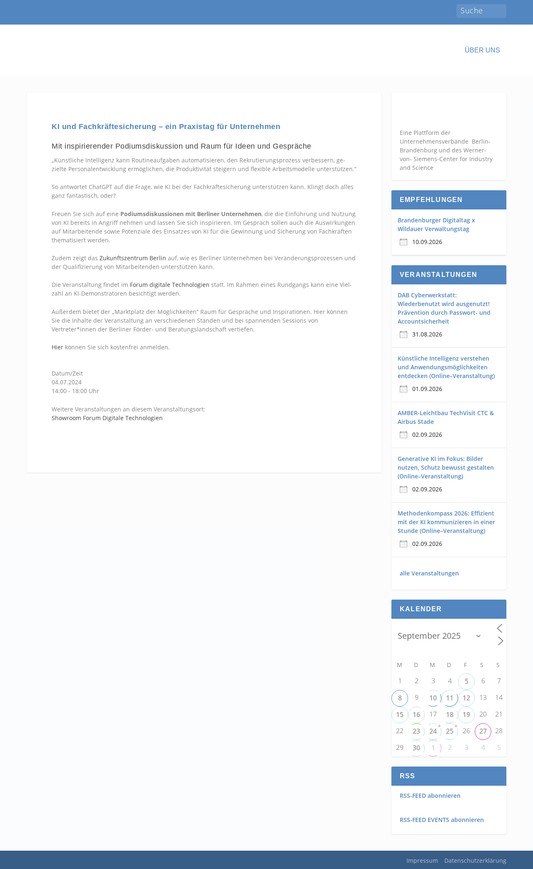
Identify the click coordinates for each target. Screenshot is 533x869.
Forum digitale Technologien (169, 285)
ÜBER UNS (482, 50)
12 (466, 697)
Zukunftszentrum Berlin (133, 258)
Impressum (422, 860)
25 (449, 731)
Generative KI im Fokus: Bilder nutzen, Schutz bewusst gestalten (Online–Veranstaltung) (446, 467)
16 (416, 714)
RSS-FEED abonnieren (430, 795)
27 (483, 731)
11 (449, 697)
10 (433, 697)
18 (449, 714)
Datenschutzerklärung (475, 860)
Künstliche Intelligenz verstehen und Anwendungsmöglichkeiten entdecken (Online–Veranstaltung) (446, 367)
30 (416, 747)
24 (433, 731)
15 (399, 714)
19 (466, 714)
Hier (57, 347)
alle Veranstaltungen (429, 573)
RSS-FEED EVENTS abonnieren (442, 820)
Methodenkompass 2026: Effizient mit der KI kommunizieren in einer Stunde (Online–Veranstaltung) (446, 522)
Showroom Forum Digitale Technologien (107, 418)
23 (416, 731)
